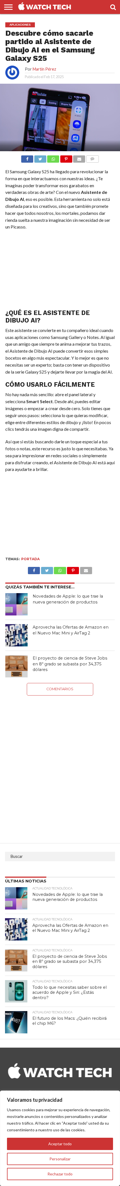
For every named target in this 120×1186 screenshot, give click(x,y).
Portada (30, 559)
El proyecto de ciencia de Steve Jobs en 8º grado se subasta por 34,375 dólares (70, 664)
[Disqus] (60, 765)
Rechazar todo (60, 1173)
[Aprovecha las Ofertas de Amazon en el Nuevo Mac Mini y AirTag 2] (16, 635)
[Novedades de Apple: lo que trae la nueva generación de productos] (16, 604)
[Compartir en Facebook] (27, 157)
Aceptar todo (60, 1143)
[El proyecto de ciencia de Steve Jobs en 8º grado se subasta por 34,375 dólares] (16, 666)
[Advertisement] (60, 271)
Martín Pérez (44, 69)
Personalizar (60, 1158)
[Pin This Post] (73, 569)
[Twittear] (40, 157)
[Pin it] (66, 157)
